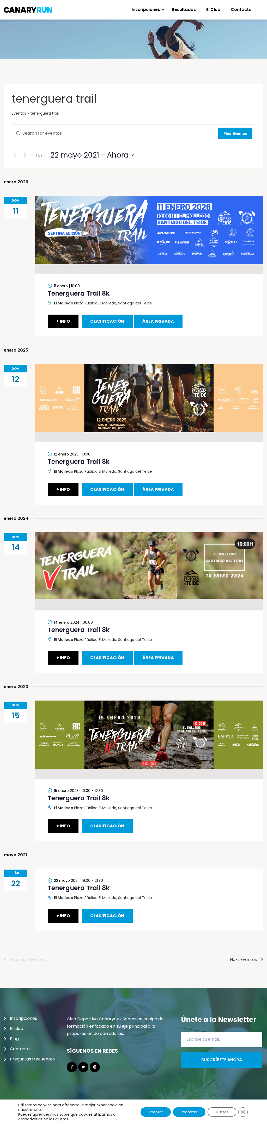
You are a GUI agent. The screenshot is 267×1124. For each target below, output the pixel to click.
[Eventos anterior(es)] (15, 155)
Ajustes (221, 1112)
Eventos (19, 113)
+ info (63, 321)
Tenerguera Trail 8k (79, 293)
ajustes (61, 1119)
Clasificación (107, 321)
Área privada (158, 321)
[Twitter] (83, 1067)
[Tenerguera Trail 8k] (149, 235)
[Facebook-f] (72, 1067)
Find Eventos (235, 133)
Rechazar (189, 1112)
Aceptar (155, 1112)
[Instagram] (95, 1067)
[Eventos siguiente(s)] (25, 155)
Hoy (39, 155)
